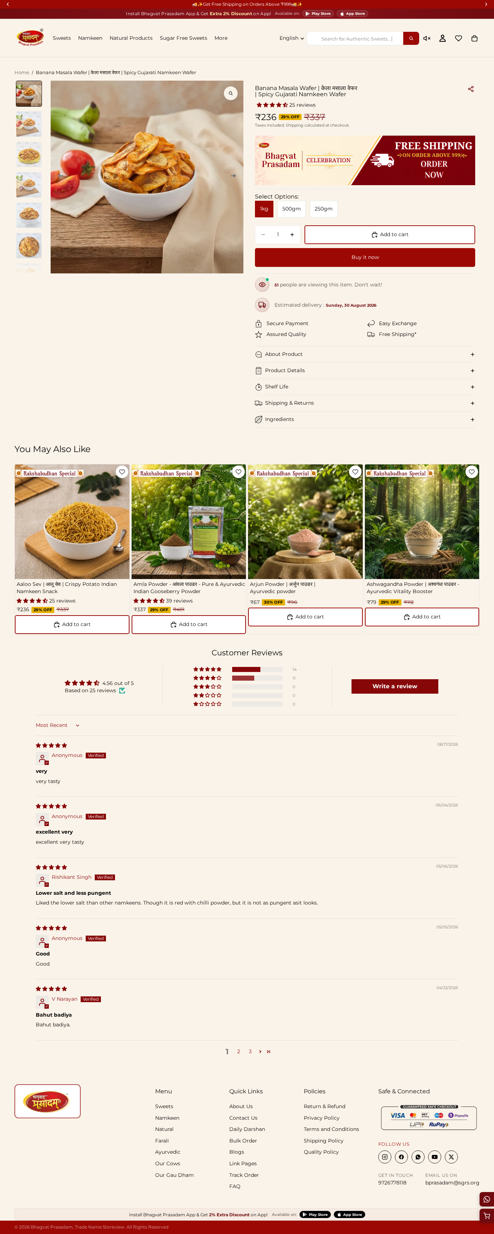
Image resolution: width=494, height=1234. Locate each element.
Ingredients (279, 419)
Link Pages (243, 1163)
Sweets (164, 1106)
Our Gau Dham (174, 1174)
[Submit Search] (411, 38)
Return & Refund (324, 1106)
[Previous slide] (59, 177)
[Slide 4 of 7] (29, 185)
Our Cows (167, 1163)
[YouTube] (434, 1156)
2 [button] (238, 1051)
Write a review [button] (394, 686)
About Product (284, 354)
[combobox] (355, 38)
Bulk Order (243, 1140)
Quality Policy (321, 1152)
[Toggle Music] (427, 38)
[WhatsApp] (418, 1156)
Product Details (285, 370)
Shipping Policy (324, 1140)
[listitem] (221, 38)
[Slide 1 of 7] (29, 94)
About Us (241, 1106)
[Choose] (118, 568)
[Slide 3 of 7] (29, 154)
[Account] (443, 38)
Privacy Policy (322, 1117)
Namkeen (167, 1117)
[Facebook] (401, 1156)
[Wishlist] (459, 38)
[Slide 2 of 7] (29, 124)
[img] (51, 745)
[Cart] (474, 38)
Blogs (236, 1152)
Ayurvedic (167, 1152)
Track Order (244, 1174)
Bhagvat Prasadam (52, 1227)
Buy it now (365, 257)
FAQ (234, 1186)
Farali (162, 1140)
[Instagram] (384, 1156)
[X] (451, 1156)
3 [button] (250, 1051)
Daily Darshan (247, 1129)
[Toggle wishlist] (122, 471)
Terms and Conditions (331, 1129)
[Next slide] (235, 177)
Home (21, 72)
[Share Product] (471, 89)
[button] (273, 105)
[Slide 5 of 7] (29, 215)
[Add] (351, 568)
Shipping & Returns (289, 403)
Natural (164, 1129)
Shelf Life (276, 386)
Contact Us (243, 1117)
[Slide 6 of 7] (29, 246)
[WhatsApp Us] (487, 1199)
